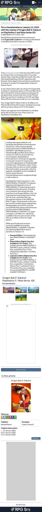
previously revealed (12, 73)
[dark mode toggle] (34, 2)
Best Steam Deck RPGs (30, 6)
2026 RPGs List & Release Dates (10, 6)
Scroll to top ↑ (21, 505)
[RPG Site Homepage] (10, 2)
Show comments (21, 369)
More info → (36, 438)
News (19, 23)
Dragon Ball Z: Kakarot (8, 23)
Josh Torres (6, 34)
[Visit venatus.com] (34, 64)
